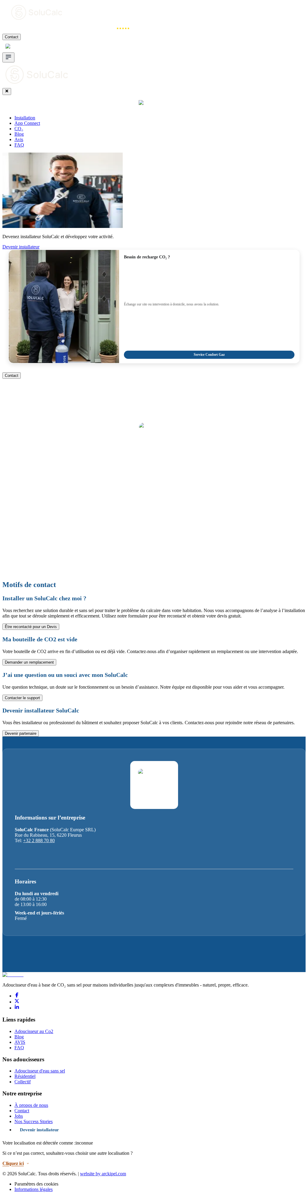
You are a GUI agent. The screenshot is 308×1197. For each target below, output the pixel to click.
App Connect (54, 28)
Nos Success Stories (33, 1121)
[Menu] (8, 57)
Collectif (22, 1081)
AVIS (19, 1042)
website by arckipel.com (103, 1173)
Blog (19, 134)
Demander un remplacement (29, 662)
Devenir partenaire (20, 733)
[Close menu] (6, 91)
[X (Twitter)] (16, 1001)
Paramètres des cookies (36, 1183)
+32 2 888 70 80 (39, 840)
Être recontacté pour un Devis (31, 626)
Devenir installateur (20, 246)
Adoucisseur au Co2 (33, 1031)
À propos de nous (31, 1105)
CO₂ (86, 28)
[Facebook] (16, 995)
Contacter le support (22, 698)
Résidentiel (24, 1076)
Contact (11, 37)
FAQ (19, 144)
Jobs (18, 1116)
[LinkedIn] (16, 1007)
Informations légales (33, 1189)
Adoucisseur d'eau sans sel (39, 1070)
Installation (17, 28)
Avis (109, 28)
